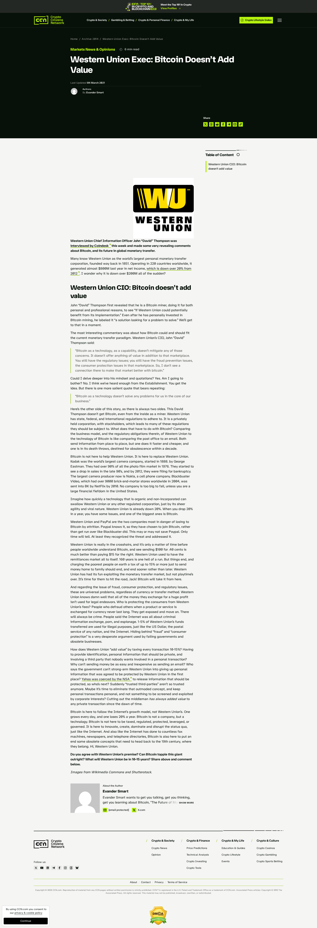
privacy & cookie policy (28, 912)
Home (74, 39)
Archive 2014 (90, 39)
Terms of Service (177, 882)
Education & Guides (233, 848)
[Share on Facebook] (223, 124)
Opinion (156, 854)
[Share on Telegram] (229, 124)
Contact (146, 882)
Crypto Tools (194, 867)
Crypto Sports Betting (269, 861)
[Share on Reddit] (217, 124)
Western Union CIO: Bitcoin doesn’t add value (227, 166)
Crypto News (159, 848)
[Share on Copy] (240, 124)
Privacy (159, 882)
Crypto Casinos (266, 848)
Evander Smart (95, 92)
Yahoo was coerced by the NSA (106, 679)
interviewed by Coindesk (89, 246)
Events (225, 861)
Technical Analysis (198, 854)
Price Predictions (197, 848)
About (133, 882)
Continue (25, 920)
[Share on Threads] (211, 124)
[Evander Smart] (85, 798)
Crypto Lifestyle (231, 854)
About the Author (113, 785)
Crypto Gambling (267, 854)
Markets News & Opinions (92, 49)
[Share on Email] (235, 124)
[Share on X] (205, 124)
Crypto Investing (197, 861)
